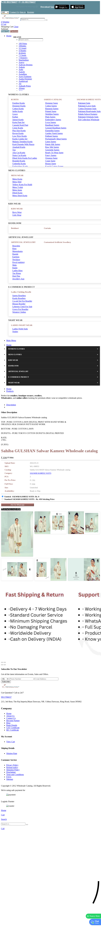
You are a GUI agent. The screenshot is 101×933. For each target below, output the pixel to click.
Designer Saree (51, 103)
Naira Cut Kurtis (19, 155)
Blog (8, 723)
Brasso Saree (50, 163)
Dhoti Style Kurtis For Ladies (24, 158)
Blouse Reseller (18, 304)
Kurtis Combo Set (19, 139)
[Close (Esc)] (2, 662)
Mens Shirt (16, 182)
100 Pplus (23, 43)
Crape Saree (50, 161)
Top (14, 150)
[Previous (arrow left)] (2, 664)
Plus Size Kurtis (19, 130)
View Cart (5, 31)
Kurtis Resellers (19, 298)
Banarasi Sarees (51, 108)
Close (16, 27)
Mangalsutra (17, 251)
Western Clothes (19, 312)
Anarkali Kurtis (18, 147)
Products (10, 391)
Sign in (23, 12)
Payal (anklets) (18, 262)
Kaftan (15, 117)
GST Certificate (12, 728)
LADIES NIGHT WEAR (21, 325)
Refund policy (12, 767)
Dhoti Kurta (17, 193)
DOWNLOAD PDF (12, 509)
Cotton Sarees (51, 106)
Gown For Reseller (20, 309)
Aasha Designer (25, 79)
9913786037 (6, 697)
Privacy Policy (12, 765)
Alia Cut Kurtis (18, 152)
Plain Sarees (50, 117)
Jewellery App (18, 279)
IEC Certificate (12, 730)
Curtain (47, 228)
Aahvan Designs (25, 65)
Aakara (22, 67)
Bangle (15, 254)
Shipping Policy (13, 770)
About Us (10, 716)
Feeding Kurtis (18, 103)
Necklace (16, 259)
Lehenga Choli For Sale (22, 306)
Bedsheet (15, 228)
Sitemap (9, 779)
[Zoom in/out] (5, 662)
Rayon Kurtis (18, 133)
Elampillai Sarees (52, 130)
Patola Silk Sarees (52, 144)
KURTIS (15, 99)
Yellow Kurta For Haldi (22, 184)
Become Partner (13, 720)
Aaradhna (23, 74)
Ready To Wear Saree (54, 152)
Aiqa (21, 91)
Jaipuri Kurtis (18, 119)
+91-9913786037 (10, 2)
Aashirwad (23, 81)
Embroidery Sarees (53, 119)
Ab (20, 83)
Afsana (22, 88)
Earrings (15, 257)
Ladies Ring (17, 270)
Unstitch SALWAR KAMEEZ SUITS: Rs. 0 (21, 497)
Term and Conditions (15, 774)
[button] (50, 930)
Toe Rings (16, 273)
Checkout (14, 31)
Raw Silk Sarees (52, 147)
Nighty (15, 331)
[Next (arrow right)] (5, 664)
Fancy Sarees (50, 155)
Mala (14, 265)
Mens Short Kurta (19, 195)
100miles (22, 46)
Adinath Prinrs (25, 86)
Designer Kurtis (19, 106)
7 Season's (23, 58)
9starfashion (24, 60)
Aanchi (22, 72)
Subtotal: (4, 29)
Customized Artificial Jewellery (57, 242)
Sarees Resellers (19, 295)
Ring (14, 248)
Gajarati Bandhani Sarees (55, 128)
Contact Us (14, 12)
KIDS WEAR (17, 209)
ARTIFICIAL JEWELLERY (23, 242)
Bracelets (16, 246)
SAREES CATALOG (53, 99)
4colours (22, 53)
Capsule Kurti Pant (20, 125)
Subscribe (6, 682)
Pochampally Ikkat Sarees (56, 139)
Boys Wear (17, 212)
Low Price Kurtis (19, 136)
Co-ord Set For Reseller (22, 301)
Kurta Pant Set (18, 122)
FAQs (8, 777)
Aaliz (21, 69)
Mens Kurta (17, 179)
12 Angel (22, 48)
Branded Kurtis (18, 161)
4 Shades (22, 50)
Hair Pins (16, 276)
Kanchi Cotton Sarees (54, 166)
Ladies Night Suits (20, 329)
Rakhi (14, 268)
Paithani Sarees (51, 136)
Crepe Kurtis (17, 128)
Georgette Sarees (52, 150)
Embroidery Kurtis (20, 166)
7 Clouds (22, 55)
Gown (15, 114)
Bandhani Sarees (52, 125)
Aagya (21, 62)
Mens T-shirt (17, 187)
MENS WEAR (17, 175)
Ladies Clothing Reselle (21, 292)
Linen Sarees (50, 141)
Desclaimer (11, 772)
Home (8, 36)
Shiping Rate (11, 753)
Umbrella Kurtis (19, 163)
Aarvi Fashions (25, 76)
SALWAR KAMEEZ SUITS (40, 473)
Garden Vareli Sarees (54, 133)
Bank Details (11, 725)
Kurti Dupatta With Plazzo (23, 144)
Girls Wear (16, 215)
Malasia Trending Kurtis (22, 141)
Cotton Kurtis (18, 108)
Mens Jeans (17, 190)
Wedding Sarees (52, 114)
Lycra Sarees (50, 122)
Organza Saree (51, 158)
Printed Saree (50, 111)
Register (30, 12)
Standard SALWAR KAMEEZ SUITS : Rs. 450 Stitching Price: (29, 499)
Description (11, 405)
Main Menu (11, 340)
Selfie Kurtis (17, 111)
